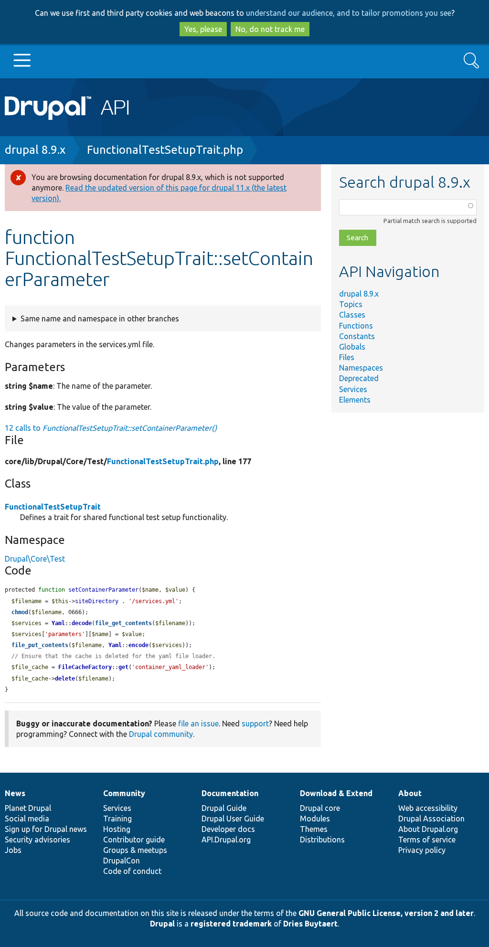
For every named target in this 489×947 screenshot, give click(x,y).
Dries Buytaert (310, 923)
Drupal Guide (224, 808)
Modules (315, 818)
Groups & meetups (135, 850)
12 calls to (111, 428)
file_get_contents (123, 623)
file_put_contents (39, 645)
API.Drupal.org (226, 839)
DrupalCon (121, 860)
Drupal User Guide (233, 818)
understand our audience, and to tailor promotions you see (348, 13)
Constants (357, 336)
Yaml (58, 623)
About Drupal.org (428, 829)
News (15, 793)
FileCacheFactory (85, 667)
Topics (350, 304)
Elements (355, 399)
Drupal (162, 923)
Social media (27, 818)
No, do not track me (270, 29)
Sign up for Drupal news (46, 829)
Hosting (116, 829)
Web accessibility (427, 808)
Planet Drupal (28, 808)
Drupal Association (431, 818)
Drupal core (320, 808)
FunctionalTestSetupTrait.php (165, 149)
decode (82, 623)
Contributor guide (134, 839)
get (123, 667)
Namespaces (361, 367)
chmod (19, 612)
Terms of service (427, 839)
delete (65, 678)
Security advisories (37, 839)
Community (124, 793)
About (410, 793)
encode (138, 645)
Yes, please (203, 29)
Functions (356, 325)
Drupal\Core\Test (35, 558)
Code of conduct (132, 871)
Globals (352, 346)
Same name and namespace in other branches (100, 318)
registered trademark (231, 923)
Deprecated (359, 378)
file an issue (198, 723)
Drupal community (161, 734)
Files (346, 357)
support (255, 723)
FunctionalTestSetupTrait (53, 506)
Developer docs (228, 829)
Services (353, 389)
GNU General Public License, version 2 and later (386, 913)
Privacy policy (422, 850)
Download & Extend (336, 793)
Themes (314, 829)
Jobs (13, 850)
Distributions (322, 839)
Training (117, 818)
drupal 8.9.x (35, 149)
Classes (352, 314)
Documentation (230, 793)
